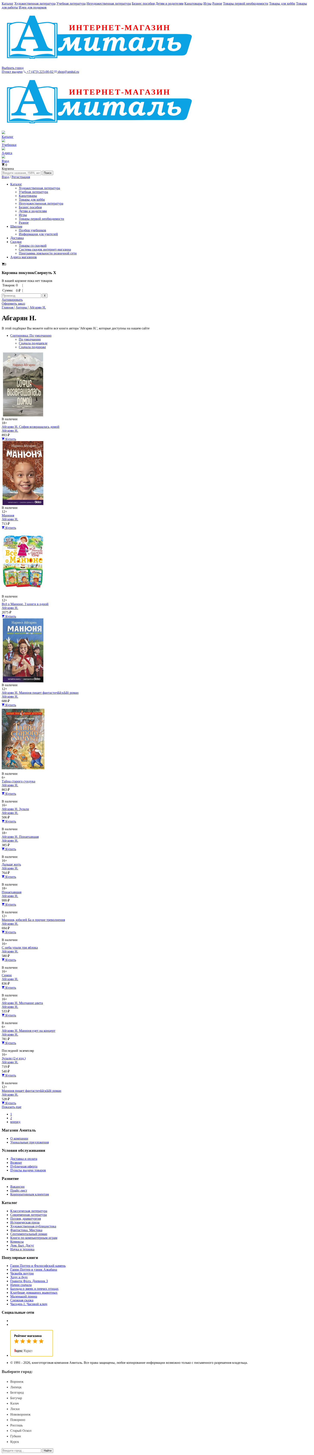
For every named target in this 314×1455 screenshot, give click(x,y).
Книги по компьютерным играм (33, 1238)
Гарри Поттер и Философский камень (38, 1265)
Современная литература (28, 1215)
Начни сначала (21, 1285)
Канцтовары (193, 3)
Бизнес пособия (143, 3)
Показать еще (11, 1107)
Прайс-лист (18, 1190)
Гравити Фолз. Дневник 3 (29, 1281)
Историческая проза (25, 1222)
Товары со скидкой (33, 245)
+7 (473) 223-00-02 (40, 72)
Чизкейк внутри (22, 1273)
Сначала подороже (32, 347)
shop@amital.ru (68, 72)
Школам (16, 226)
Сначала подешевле (33, 343)
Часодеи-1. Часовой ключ (28, 1304)
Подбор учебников (32, 230)
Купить (10, 439)
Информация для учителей (38, 234)
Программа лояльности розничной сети (48, 253)
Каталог (7, 3)
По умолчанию (30, 339)
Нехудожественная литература (109, 3)
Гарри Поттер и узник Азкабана (33, 1269)
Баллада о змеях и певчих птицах (34, 1288)
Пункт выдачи (12, 72)
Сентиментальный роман (28, 1234)
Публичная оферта (23, 1166)
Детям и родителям (169, 3)
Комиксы (17, 1241)
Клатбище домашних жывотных (33, 1292)
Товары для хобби (282, 3)
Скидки (16, 242)
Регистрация (21, 177)
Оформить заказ (13, 303)
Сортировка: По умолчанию (30, 335)
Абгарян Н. (10, 430)
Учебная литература (71, 3)
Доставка (17, 238)
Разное (217, 3)
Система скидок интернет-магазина (45, 249)
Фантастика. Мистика (26, 1230)
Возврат (16, 1162)
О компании (19, 1138)
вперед (15, 1122)
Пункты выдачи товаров (28, 1170)
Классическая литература (28, 1211)
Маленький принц (23, 1296)
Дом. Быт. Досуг (22, 1245)
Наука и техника (22, 1249)
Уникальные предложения (29, 1142)
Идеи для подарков (33, 7)
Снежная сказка (21, 1300)
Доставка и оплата (23, 1159)
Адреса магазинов (23, 257)
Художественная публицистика (33, 1226)
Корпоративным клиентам (29, 1194)
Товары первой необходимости (245, 3)
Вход (5, 177)
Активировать (12, 300)
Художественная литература (35, 3)
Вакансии (17, 1186)
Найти (47, 1450)
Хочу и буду (19, 1277)
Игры (207, 3)
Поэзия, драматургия (25, 1218)
